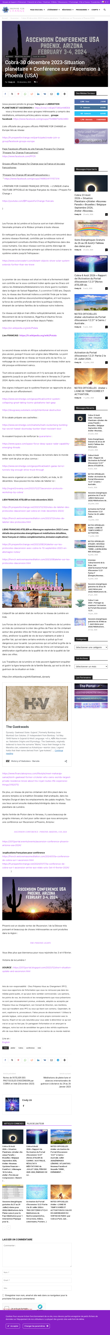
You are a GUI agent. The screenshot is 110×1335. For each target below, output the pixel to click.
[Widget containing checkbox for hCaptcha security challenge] (24, 1308)
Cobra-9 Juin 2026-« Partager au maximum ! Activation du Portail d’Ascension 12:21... (97, 605)
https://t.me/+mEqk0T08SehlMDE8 (52, 107)
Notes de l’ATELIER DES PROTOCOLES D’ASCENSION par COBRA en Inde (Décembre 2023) (18, 1080)
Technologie (74, 2)
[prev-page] (4, 1227)
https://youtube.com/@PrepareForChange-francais (28, 201)
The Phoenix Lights (40, 943)
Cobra (20, 1048)
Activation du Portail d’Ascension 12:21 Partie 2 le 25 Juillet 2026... (90, 355)
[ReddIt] (31, 94)
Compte (95, 10)
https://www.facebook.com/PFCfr (19, 156)
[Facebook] (5, 94)
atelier (13, 1048)
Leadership (96, 2)
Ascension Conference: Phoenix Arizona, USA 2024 (40, 832)
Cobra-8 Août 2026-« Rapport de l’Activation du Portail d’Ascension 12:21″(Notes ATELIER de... (97, 460)
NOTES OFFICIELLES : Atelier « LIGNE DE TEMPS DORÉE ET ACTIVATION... (90, 391)
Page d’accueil (36, 10)
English (6, 1042)
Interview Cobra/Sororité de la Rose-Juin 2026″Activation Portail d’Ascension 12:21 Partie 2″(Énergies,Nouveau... (97, 568)
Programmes (81, 10)
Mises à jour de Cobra (22, 56)
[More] (65, 94)
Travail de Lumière (39, 56)
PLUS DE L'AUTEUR (35, 1123)
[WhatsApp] (25, 94)
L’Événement (52, 10)
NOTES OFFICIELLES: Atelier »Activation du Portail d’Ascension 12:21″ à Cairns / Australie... (97, 479)
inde (39, 1048)
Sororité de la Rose (35, 2)
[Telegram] (58, 94)
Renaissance (63, 2)
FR (105, 2)
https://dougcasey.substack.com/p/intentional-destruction (31, 410)
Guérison (47, 2)
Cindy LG (11, 82)
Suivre (103, 107)
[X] (12, 94)
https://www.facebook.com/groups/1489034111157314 (31, 178)
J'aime (103, 101)
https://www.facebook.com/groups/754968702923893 (40, 119)
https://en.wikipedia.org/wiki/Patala (20, 328)
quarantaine (45, 436)
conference (30, 1048)
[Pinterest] (18, 94)
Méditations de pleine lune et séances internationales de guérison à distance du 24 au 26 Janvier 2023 (56, 1082)
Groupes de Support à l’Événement (14, 2)
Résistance (66, 10)
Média (54, 2)
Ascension (14, 18)
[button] (104, 9)
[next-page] (8, 1227)
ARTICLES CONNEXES (14, 1123)
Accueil (5, 18)
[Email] (51, 94)
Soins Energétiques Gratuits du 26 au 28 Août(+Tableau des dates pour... (89, 243)
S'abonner (101, 119)
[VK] (45, 94)
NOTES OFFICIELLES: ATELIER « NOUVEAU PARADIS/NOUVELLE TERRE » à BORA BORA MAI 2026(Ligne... (97, 546)
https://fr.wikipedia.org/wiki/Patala (38, 335)
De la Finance (85, 2)
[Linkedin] (38, 94)
